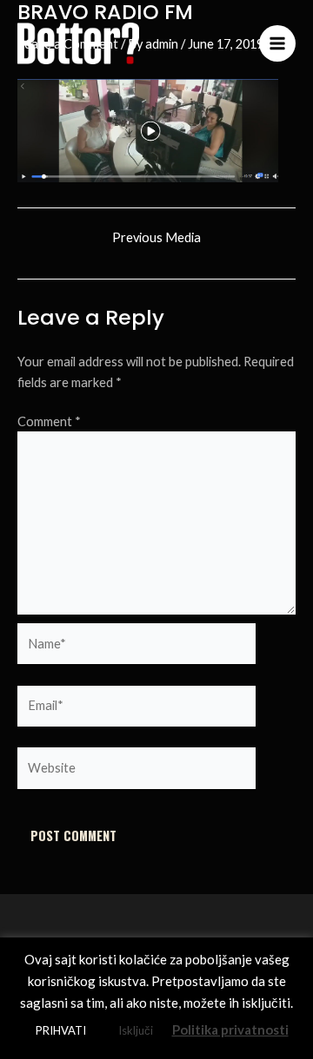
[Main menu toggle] (277, 43)
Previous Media (156, 238)
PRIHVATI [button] (61, 1030)
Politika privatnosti (230, 1029)
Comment (49, 421)
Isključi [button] (135, 1030)
